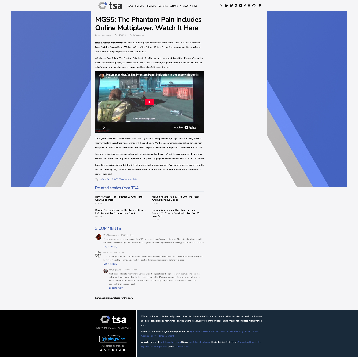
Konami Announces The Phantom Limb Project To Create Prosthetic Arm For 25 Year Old (176, 213)
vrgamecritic (147, 346)
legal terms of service (200, 331)
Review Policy (236, 331)
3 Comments (138, 35)
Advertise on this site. (113, 345)
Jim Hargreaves (104, 35)
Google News (161, 346)
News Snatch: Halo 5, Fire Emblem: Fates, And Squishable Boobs (176, 198)
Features (163, 5)
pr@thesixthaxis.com (171, 342)
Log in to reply (110, 246)
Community (175, 5)
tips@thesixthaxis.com (199, 342)
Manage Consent (166, 335)
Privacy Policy (251, 331)
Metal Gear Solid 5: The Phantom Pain (118, 179)
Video (186, 5)
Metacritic (243, 342)
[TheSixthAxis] (110, 10)
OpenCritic (254, 342)
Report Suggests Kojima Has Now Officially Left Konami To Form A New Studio (120, 211)
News (130, 5)
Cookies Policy (148, 335)
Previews (151, 5)
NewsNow (183, 346)
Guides (193, 5)
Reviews (139, 5)
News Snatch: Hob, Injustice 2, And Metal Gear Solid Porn (119, 198)
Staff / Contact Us (219, 331)
